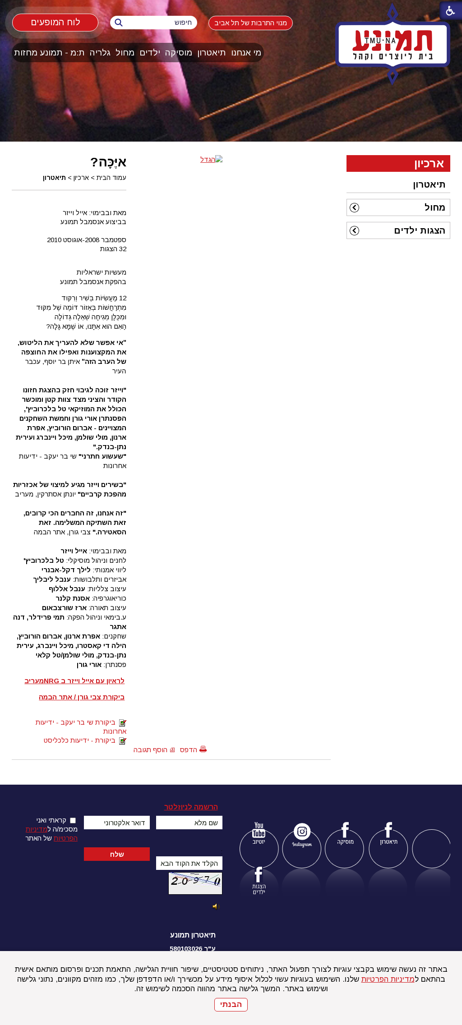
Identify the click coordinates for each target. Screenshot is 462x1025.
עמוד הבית (111, 177)
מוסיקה (178, 52)
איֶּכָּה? (108, 162)
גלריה (100, 52)
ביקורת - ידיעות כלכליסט (81, 740)
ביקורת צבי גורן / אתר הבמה (82, 697)
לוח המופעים (55, 22)
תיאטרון (211, 52)
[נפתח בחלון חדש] (259, 835)
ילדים (149, 52)
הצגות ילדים (419, 230)
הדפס (188, 750)
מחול (125, 52)
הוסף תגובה (150, 750)
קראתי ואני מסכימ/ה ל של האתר (51, 829)
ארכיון (81, 177)
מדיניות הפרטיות (388, 979)
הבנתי (231, 1004)
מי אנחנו (246, 52)
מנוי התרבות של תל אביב (250, 23)
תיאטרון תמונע (193, 935)
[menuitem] (246, 52)
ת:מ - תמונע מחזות (49, 52)
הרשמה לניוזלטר (191, 807)
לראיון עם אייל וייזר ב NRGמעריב (74, 681)
